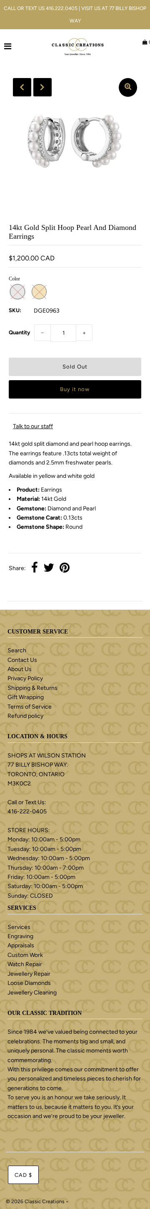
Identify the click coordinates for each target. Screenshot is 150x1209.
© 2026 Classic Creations (35, 1201)
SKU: (15, 310)
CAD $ (23, 1175)
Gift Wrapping (26, 697)
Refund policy (25, 715)
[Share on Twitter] (48, 569)
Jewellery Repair (29, 973)
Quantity (19, 332)
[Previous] (22, 87)
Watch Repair (25, 964)
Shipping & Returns (33, 688)
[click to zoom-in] (128, 87)
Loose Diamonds (29, 983)
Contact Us (22, 660)
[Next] (42, 87)
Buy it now (75, 389)
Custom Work (25, 955)
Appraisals (21, 945)
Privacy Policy (25, 678)
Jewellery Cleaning (32, 992)
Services (19, 927)
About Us (20, 669)
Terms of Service (30, 706)
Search (17, 650)
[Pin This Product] (65, 569)
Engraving (20, 936)
